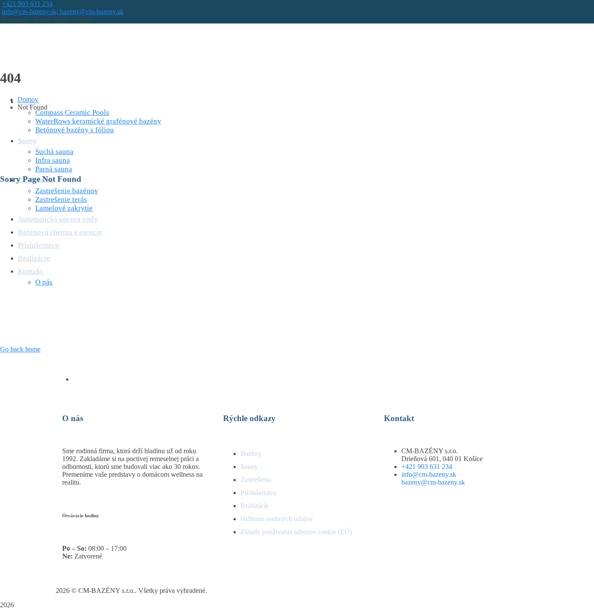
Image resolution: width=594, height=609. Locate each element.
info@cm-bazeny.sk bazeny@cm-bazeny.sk (433, 478)
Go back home (20, 349)
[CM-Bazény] (50, 48)
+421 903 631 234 (27, 3)
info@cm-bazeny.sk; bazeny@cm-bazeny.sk (62, 11)
